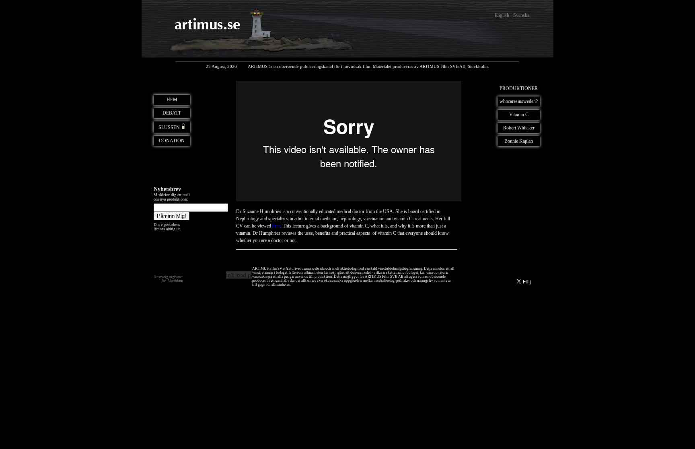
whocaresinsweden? (519, 101)
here (276, 226)
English (502, 15)
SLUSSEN (169, 127)
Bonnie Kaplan (518, 141)
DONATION (172, 141)
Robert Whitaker (519, 128)
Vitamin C (518, 114)
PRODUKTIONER (519, 88)
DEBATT (171, 113)
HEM (172, 100)
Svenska (521, 15)
